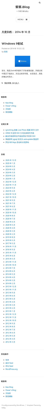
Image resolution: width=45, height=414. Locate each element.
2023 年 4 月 (10, 191)
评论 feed (9, 366)
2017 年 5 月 (10, 243)
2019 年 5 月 (10, 240)
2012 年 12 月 (10, 314)
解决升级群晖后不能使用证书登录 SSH (20, 136)
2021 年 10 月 (10, 197)
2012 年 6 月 (10, 332)
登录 (7, 360)
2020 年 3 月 (10, 231)
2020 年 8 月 (10, 215)
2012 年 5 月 (10, 336)
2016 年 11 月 (10, 246)
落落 (6, 51)
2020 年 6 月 (10, 222)
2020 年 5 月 (10, 225)
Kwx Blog (9, 103)
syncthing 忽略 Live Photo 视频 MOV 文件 (22, 130)
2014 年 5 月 (10, 274)
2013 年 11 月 (10, 289)
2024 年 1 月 (10, 178)
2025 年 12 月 (10, 160)
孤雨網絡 (8, 112)
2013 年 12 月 (10, 286)
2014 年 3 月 (10, 280)
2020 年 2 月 (10, 234)
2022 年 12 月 (10, 194)
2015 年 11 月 (10, 252)
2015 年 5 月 (10, 259)
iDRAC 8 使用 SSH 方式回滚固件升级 (19, 133)
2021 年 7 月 (10, 203)
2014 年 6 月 (10, 271)
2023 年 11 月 (10, 185)
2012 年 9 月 (10, 323)
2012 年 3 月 (10, 342)
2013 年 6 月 (10, 296)
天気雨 (8, 109)
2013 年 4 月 (10, 302)
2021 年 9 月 (10, 200)
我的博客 (7, 83)
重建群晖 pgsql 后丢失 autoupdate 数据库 (22, 139)
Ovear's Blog (10, 106)
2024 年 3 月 (10, 172)
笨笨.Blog (22, 7)
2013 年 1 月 (10, 311)
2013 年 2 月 (10, 308)
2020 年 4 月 (10, 228)
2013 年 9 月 (10, 292)
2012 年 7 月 (10, 329)
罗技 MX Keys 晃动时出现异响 (17, 142)
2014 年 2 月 (10, 283)
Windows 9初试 (12, 43)
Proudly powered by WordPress (13, 405)
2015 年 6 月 (10, 255)
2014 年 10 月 (10, 265)
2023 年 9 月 (10, 188)
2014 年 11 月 (10, 262)
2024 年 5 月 (10, 166)
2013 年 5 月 (10, 299)
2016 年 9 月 (10, 249)
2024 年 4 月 (10, 169)
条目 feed (9, 363)
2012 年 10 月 (10, 320)
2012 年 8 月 (10, 326)
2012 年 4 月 (10, 339)
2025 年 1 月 (10, 163)
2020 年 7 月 (10, 219)
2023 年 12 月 (10, 182)
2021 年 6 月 (10, 206)
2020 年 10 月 (10, 212)
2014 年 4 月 (10, 277)
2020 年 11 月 (10, 209)
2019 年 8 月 (10, 237)
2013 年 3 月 (10, 305)
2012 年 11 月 (10, 317)
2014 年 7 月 (10, 268)
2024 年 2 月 (10, 175)
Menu (21, 19)
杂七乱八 (15, 83)
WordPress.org (11, 369)
